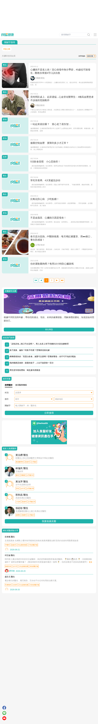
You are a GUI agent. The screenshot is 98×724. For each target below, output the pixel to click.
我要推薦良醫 (49, 521)
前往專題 (49, 329)
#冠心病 (6, 49)
